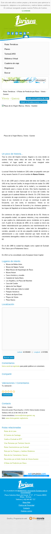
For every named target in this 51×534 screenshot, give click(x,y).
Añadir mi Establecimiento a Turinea (34, 102)
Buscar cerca (8, 357)
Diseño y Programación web (17, 518)
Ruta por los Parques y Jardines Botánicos (19, 451)
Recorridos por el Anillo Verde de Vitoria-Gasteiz (21, 459)
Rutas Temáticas (11, 44)
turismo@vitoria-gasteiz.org (25, 415)
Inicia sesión (6, 366)
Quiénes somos (26, 511)
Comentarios (7, 395)
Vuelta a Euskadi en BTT (13, 439)
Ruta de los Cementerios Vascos (16, 455)
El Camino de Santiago (12, 435)
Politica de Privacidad (26, 505)
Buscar (7, 73)
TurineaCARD (10, 54)
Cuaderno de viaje (11, 63)
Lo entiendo (26, 11)
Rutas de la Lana (10, 431)
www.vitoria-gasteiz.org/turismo (17, 418)
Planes (7, 49)
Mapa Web (26, 502)
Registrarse (9, 68)
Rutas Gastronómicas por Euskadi (16, 447)
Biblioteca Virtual (11, 59)
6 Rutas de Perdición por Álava (28, 91)
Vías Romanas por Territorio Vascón (17, 443)
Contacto (26, 508)
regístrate (16, 366)
